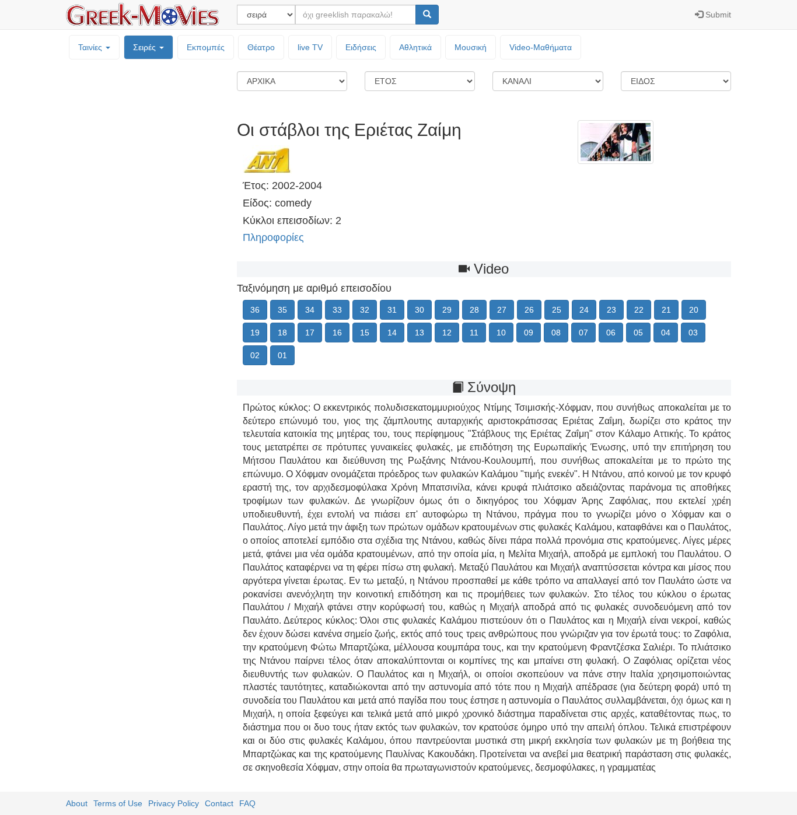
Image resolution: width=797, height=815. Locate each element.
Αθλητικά (415, 47)
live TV (310, 47)
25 (556, 309)
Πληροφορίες (273, 237)
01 (282, 355)
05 (638, 332)
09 (528, 332)
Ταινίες (91, 47)
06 (611, 332)
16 (337, 332)
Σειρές (145, 47)
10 (501, 332)
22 (639, 309)
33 (337, 309)
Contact (219, 803)
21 (666, 309)
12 (447, 332)
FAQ (247, 803)
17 (309, 332)
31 (392, 309)
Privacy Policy (173, 803)
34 (309, 309)
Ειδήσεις (360, 47)
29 (447, 309)
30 (419, 309)
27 (501, 309)
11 (474, 332)
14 (392, 332)
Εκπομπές (206, 47)
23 (611, 309)
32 (364, 309)
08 (556, 332)
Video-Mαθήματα (540, 47)
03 (693, 332)
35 (282, 309)
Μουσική (471, 47)
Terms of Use (117, 803)
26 (529, 309)
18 (282, 332)
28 (474, 309)
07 (583, 332)
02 (255, 355)
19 (255, 332)
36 (255, 309)
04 (665, 332)
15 (364, 332)
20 (693, 309)
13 (419, 332)
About (77, 803)
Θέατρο (261, 47)
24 (584, 309)
